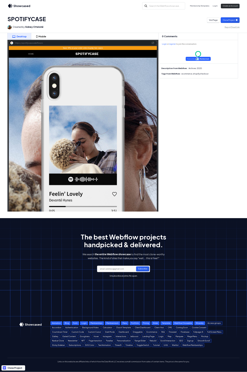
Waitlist (175, 345)
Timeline (129, 345)
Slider (155, 323)
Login (164, 44)
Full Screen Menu (214, 332)
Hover (96, 336)
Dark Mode (110, 332)
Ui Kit (166, 345)
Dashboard (124, 332)
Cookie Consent (199, 327)
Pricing (146, 323)
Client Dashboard (142, 327)
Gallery (55, 336)
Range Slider (140, 341)
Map (170, 336)
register (172, 44)
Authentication (71, 327)
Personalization (124, 341)
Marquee (179, 336)
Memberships (96, 323)
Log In (215, 6)
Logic (161, 336)
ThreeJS (118, 345)
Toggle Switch (143, 345)
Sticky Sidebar (58, 345)
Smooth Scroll (204, 341)
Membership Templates (199, 6)
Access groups (214, 323)
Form (75, 323)
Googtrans (85, 336)
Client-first (159, 327)
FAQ (163, 332)
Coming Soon (182, 327)
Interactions (121, 336)
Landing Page (148, 336)
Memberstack (112, 323)
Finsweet (173, 332)
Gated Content (69, 336)
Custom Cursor (94, 332)
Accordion (56, 327)
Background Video (90, 327)
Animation (56, 323)
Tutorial (156, 345)
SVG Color (89, 345)
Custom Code (77, 332)
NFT (83, 341)
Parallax (109, 341)
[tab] (19, 36)
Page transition (95, 341)
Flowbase (185, 332)
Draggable (138, 332)
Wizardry (200, 323)
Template (166, 323)
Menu (124, 323)
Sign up (190, 341)
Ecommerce (152, 332)
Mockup (204, 336)
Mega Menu (192, 336)
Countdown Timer (59, 332)
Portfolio (135, 323)
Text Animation (104, 345)
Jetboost (134, 336)
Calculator (107, 327)
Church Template (123, 327)
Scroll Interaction (167, 341)
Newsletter (72, 341)
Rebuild (153, 341)
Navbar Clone (58, 341)
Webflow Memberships (193, 345)
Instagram (107, 336)
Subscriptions (75, 345)
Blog (67, 323)
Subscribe (142, 269)
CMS (170, 327)
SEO (181, 341)
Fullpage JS (198, 332)
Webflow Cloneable (183, 323)
